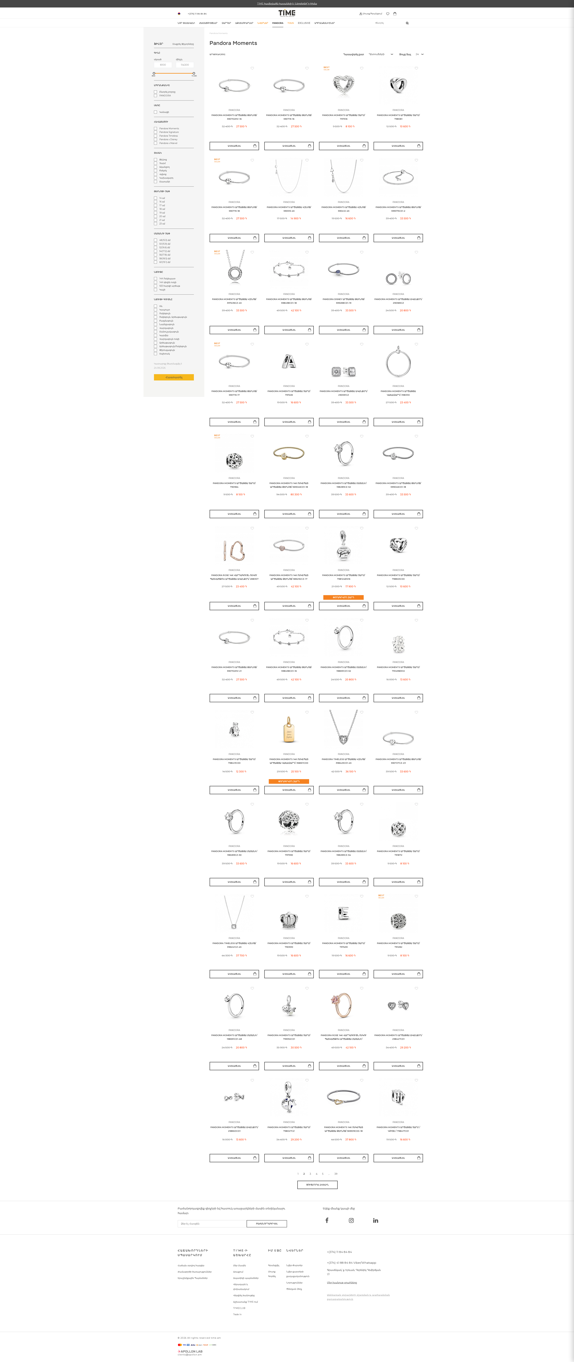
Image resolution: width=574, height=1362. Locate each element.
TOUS (290, 23)
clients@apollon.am (190, 1354)
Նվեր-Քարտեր (294, 1265)
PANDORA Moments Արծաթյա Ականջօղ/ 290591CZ (343, 393)
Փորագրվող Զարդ (343, 597)
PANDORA (277, 23)
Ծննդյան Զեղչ (294, 1289)
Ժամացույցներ (208, 23)
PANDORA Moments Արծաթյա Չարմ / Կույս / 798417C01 (398, 1129)
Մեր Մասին (239, 1265)
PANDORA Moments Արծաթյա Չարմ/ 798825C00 (398, 577)
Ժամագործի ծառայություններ (195, 1271)
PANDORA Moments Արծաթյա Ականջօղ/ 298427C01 (398, 1037)
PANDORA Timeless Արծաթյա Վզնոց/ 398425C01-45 (343, 761)
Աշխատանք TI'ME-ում (245, 1302)
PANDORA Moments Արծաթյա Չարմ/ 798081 (398, 117)
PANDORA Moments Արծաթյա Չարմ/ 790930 (289, 945)
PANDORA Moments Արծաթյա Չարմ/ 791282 (398, 945)
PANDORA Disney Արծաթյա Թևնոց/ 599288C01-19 (344, 301)
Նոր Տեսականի (186, 23)
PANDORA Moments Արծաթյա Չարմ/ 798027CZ (289, 1129)
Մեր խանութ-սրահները (342, 1282)
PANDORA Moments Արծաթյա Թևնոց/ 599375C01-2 (398, 209)
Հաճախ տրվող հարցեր (191, 1265)
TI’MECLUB (239, 1308)
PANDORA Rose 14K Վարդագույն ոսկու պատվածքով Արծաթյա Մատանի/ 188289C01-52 (344, 1037)
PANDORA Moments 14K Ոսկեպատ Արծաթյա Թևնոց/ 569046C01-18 (289, 485)
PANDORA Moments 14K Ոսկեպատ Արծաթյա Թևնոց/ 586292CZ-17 (289, 577)
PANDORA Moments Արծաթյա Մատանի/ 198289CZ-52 (344, 485)
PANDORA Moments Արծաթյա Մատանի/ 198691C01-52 (344, 669)
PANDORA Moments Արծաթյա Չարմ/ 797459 (343, 945)
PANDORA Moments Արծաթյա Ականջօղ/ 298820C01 (234, 1129)
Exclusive (304, 23)
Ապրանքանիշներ (325, 23)
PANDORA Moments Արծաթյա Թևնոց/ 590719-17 (234, 393)
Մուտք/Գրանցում (372, 13)
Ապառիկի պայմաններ (246, 1278)
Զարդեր (226, 23)
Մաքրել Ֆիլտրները (183, 44)
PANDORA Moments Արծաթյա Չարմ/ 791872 (398, 853)
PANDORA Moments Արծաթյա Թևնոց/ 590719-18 (234, 209)
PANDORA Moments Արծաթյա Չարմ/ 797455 (289, 393)
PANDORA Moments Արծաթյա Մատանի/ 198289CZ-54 (344, 853)
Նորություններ (294, 1282)
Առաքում (238, 1271)
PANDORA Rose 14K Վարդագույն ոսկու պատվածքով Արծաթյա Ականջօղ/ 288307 (234, 577)
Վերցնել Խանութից (244, 1295)
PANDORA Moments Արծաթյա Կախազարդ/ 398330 (398, 393)
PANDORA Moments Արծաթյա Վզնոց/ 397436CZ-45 (234, 301)
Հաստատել (174, 377)
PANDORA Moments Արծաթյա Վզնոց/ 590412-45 (344, 209)
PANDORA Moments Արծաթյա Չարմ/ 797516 (343, 117)
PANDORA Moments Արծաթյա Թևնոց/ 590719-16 (289, 117)
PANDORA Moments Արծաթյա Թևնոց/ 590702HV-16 (234, 117)
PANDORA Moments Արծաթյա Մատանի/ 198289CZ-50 (234, 853)
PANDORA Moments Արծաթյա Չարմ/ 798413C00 (234, 761)
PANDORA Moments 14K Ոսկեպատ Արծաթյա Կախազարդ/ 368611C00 (289, 761)
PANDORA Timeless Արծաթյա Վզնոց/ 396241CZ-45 (234, 945)
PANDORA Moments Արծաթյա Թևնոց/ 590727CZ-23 (398, 761)
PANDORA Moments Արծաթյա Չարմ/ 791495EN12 (398, 669)
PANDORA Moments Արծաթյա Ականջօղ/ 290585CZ (398, 301)
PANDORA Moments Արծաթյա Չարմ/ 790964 (234, 485)
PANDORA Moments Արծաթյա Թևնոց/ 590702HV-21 (234, 669)
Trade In (237, 1314)
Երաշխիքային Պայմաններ (193, 1278)
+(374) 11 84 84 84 (339, 1252)
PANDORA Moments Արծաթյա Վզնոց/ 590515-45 (289, 209)
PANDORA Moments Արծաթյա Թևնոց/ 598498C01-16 (289, 669)
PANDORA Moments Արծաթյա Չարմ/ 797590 (289, 853)
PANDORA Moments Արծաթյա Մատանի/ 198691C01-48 (234, 1037)
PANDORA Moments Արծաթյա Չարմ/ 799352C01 (289, 1037)
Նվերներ (263, 23)
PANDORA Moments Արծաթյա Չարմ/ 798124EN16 (343, 577)
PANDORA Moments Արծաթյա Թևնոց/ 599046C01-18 (398, 485)
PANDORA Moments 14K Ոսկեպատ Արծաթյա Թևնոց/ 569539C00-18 (343, 1129)
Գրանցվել (273, 1265)
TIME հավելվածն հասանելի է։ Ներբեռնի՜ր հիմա (287, 3)
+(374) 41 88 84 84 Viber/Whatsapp (351, 1262)
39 (335, 1173)
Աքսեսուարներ (244, 23)
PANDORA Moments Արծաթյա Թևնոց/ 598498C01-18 (289, 301)
